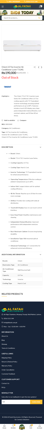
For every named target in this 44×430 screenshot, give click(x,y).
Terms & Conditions (8, 348)
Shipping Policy (7, 358)
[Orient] (7, 87)
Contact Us (5, 383)
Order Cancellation (8, 370)
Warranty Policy (7, 366)
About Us (5, 336)
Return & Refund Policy (9, 362)
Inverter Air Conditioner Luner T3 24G (14, 135)
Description (7, 147)
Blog (3, 340)
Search (39, 18)
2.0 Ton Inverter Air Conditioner (16, 132)
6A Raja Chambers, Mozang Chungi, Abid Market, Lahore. (22, 314)
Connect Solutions (23, 419)
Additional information (13, 254)
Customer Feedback (8, 374)
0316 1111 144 (8, 318)
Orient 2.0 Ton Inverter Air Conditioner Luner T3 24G (20, 137)
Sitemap (4, 344)
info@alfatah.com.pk (10, 322)
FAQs (3, 387)
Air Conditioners (14, 128)
